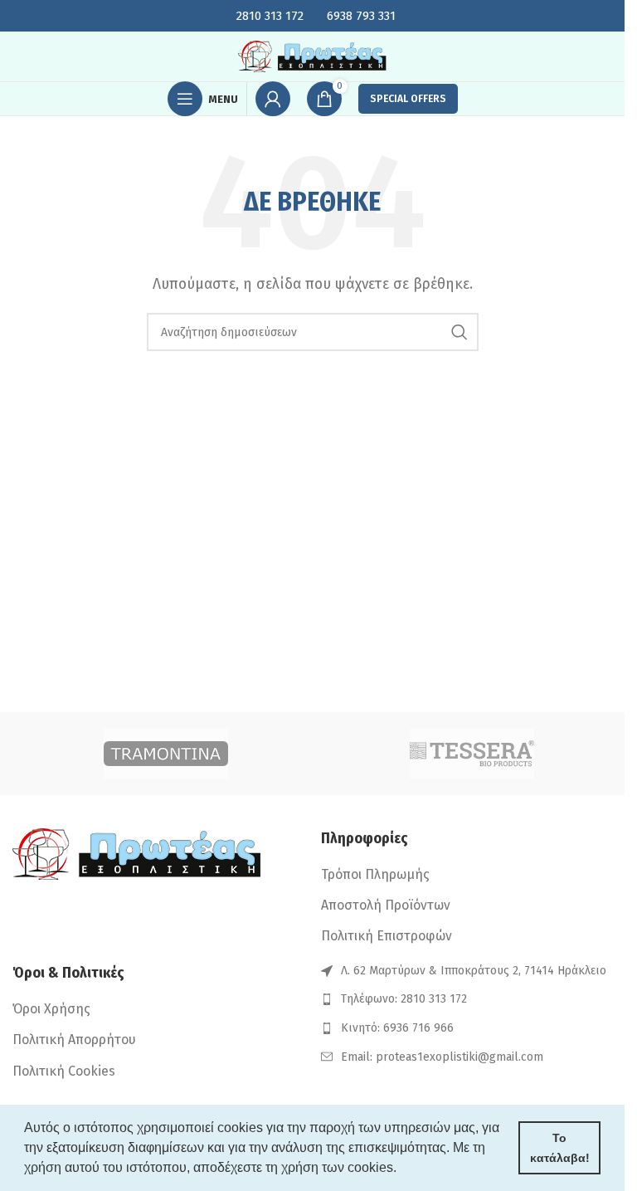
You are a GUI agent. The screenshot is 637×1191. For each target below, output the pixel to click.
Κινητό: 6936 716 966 (397, 1028)
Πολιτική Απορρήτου (74, 1039)
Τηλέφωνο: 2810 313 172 (404, 999)
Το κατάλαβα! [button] (560, 1147)
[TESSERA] (471, 753)
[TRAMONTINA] (165, 753)
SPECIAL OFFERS (408, 99)
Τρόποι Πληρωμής (375, 874)
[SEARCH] (459, 332)
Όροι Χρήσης (51, 1009)
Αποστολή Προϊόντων (385, 905)
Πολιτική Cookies (63, 1071)
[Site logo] (312, 55)
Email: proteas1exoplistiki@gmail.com (442, 1057)
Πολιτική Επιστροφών (386, 936)
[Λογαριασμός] (273, 98)
